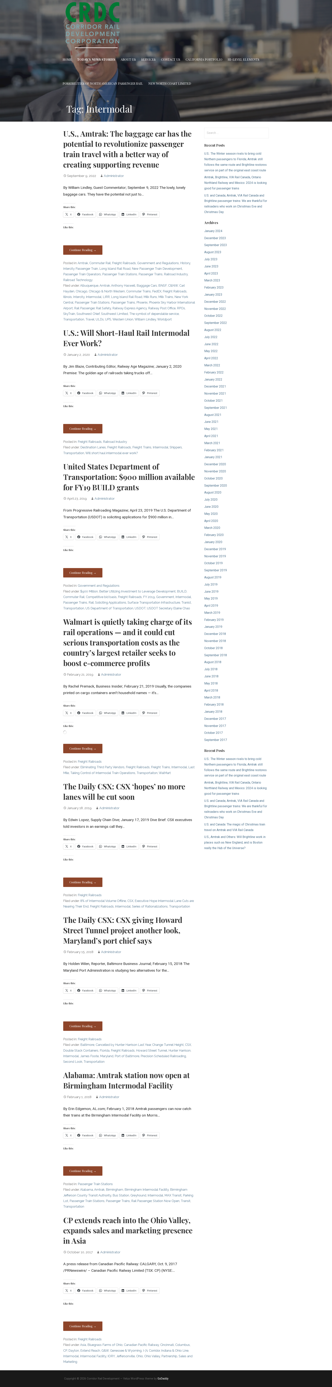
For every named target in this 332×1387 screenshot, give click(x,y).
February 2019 (214, 620)
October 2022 (213, 316)
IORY (111, 1356)
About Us (128, 59)
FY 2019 (149, 597)
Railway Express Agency (129, 308)
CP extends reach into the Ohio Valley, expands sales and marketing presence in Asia (128, 1230)
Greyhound (138, 1195)
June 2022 (211, 344)
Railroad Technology (78, 280)
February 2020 (214, 535)
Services (148, 59)
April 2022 (211, 358)
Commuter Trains (138, 291)
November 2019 (215, 556)
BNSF (162, 285)
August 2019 (212, 577)
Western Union (122, 319)
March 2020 (212, 528)
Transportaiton (147, 773)
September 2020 (215, 485)
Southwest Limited (114, 314)
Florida (105, 1050)
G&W (105, 1350)
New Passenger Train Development (157, 268)
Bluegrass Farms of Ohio (105, 1345)
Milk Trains (165, 297)
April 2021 (211, 436)
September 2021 (215, 408)
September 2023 (215, 245)
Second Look (72, 1061)
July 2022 (210, 337)
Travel (89, 319)
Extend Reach (90, 1350)
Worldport (164, 319)
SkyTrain (69, 314)
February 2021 (214, 450)
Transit (185, 1201)
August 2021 (212, 415)
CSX (130, 901)
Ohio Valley (152, 1356)
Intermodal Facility (93, 1356)
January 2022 (213, 379)
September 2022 (215, 323)
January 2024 (213, 231)
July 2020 (210, 499)
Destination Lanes (93, 447)
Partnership (169, 1356)
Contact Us (170, 59)
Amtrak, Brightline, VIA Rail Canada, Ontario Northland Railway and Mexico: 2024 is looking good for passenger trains (235, 182)
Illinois (67, 297)
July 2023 (210, 259)
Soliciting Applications (110, 602)
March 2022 (212, 365)
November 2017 (215, 726)
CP (65, 1350)
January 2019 (213, 627)
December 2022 (215, 302)
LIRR (106, 297)
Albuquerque (89, 285)
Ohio (139, 1356)
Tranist (186, 602)
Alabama (86, 1189)
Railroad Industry (176, 274)
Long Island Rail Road (114, 268)
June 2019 (211, 591)
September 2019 (215, 570)
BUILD (182, 591)
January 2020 (213, 542)
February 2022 (214, 372)
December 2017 (215, 719)
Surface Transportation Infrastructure (154, 602)
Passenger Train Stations (119, 274)
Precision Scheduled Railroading (163, 1056)
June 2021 (211, 422)
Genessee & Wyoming (126, 1350)
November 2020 (215, 471)
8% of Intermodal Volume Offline (103, 901)
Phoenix (142, 302)
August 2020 (212, 492)
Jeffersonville (125, 1356)
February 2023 (214, 287)
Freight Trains (141, 447)
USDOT (140, 608)
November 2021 (215, 393)
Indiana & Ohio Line (174, 1350)
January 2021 (213, 457)
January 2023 (213, 294)
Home (67, 59)
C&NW (173, 285)
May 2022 (211, 351)
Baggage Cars (147, 285)
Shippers (176, 447)
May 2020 (211, 514)
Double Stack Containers (80, 1050)
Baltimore (87, 1045)
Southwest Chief (88, 314)
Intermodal (93, 297)
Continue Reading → (82, 250)
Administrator (114, 176)
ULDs (100, 319)
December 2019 (215, 549)
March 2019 (212, 613)
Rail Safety (103, 308)
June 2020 (211, 507)
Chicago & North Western (107, 291)
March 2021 (212, 443)
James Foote (89, 1056)
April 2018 (211, 690)
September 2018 (215, 655)
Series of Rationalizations (150, 906)
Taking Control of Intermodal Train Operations (102, 773)
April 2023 (211, 273)
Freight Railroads (124, 263)
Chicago (81, 291)
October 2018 (213, 648)
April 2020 (211, 521)
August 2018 (212, 662)
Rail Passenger (84, 308)
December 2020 (215, 464)
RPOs (181, 308)
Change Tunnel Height (168, 1045)
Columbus (182, 1345)
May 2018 (211, 683)
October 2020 (213, 478)
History (185, 263)
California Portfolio (204, 59)
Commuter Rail (100, 263)
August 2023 (212, 252)
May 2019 (211, 598)
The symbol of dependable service (154, 314)
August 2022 (212, 330)
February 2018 (214, 704)
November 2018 (215, 641)
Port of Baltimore (127, 1056)
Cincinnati (167, 1345)
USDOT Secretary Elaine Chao (168, 608)
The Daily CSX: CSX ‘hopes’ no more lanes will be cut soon (124, 791)
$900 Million (89, 591)
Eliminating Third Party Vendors (102, 767)
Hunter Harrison (179, 1050)
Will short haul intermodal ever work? (111, 453)
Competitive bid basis (101, 597)
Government (165, 597)
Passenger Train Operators (82, 274)
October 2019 (213, 563)
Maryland (106, 1056)
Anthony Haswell (123, 285)
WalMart (165, 773)
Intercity (79, 297)
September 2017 (215, 740)
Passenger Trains (151, 274)
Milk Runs (150, 297)
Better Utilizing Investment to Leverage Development (137, 591)
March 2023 (212, 280)
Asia (83, 1345)
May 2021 (211, 429)
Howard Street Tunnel (151, 1050)
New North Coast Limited (169, 83)
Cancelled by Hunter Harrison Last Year (123, 1045)
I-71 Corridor (151, 1350)
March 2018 (212, 697)
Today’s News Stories (96, 59)
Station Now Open (166, 1201)
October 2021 (213, 400)
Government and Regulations (158, 263)
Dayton (73, 1350)
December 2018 (215, 634)
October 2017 (213, 733)
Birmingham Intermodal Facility (146, 1189)
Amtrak (83, 263)
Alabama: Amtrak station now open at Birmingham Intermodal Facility (126, 1080)
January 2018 (213, 711)
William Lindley (145, 319)
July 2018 (210, 669)
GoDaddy (163, 1378)
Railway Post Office (162, 308)
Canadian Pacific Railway (141, 1345)
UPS (108, 319)
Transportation (73, 319)
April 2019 (211, 605)
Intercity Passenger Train (80, 268)
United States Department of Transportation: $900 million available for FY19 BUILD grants (129, 476)
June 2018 (211, 676)
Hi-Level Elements (243, 59)
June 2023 (211, 266)
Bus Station (121, 1195)
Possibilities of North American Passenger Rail (103, 83)
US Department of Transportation (109, 608)
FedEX (156, 291)
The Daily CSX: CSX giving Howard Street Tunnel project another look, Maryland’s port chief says (122, 930)
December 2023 (215, 238)
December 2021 (215, 386)
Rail (91, 602)
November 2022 (215, 309)
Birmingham (114, 1189)
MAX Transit (173, 1195)
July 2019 (210, 584)
